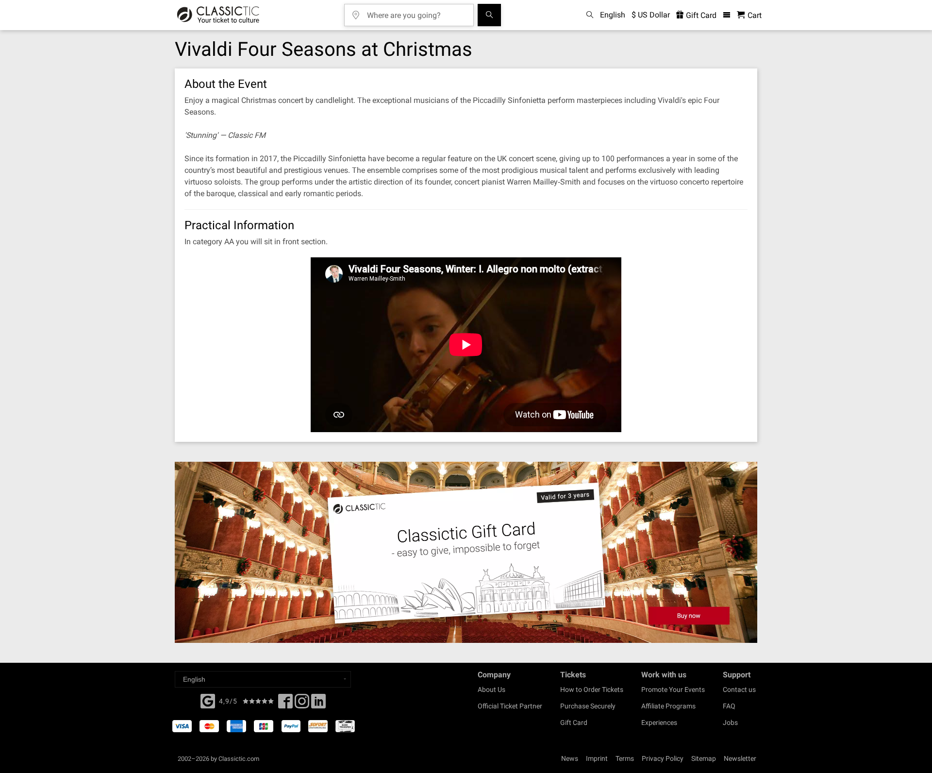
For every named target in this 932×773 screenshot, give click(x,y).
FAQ (729, 706)
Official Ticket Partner (510, 706)
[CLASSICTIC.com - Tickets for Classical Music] (218, 15)
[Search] (489, 15)
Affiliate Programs (668, 706)
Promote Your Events (673, 689)
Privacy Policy (662, 758)
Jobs (730, 722)
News (569, 758)
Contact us (739, 689)
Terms (625, 758)
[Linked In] (318, 704)
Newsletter (740, 758)
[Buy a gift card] (466, 552)
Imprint (597, 758)
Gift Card (700, 15)
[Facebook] (207, 700)
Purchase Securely (588, 706)
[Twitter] (302, 704)
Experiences (659, 722)
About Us (491, 689)
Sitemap (703, 758)
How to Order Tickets (591, 689)
